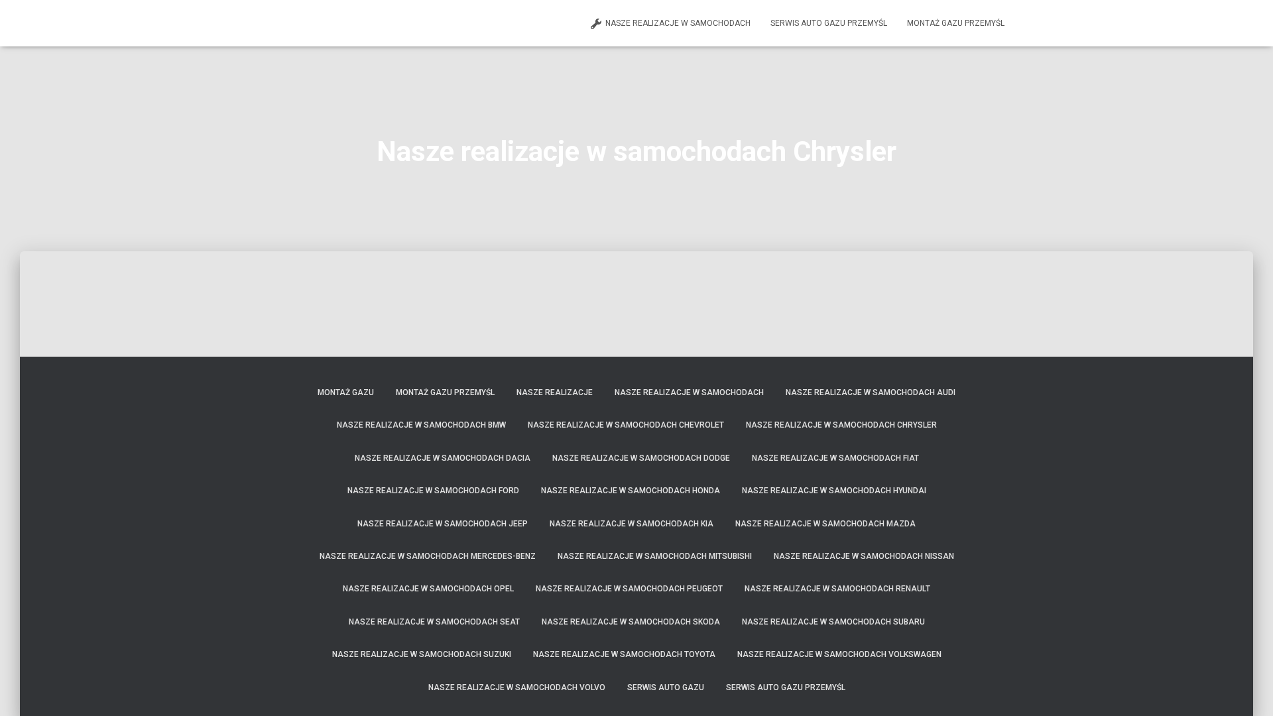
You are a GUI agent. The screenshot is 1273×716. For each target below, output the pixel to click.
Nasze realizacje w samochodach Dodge (641, 458)
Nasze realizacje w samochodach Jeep (442, 523)
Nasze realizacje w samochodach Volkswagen (839, 654)
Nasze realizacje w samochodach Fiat (835, 458)
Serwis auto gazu (665, 687)
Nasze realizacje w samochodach (678, 23)
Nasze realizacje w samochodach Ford (433, 490)
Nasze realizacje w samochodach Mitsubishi (655, 556)
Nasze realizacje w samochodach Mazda (825, 523)
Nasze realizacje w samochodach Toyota (624, 654)
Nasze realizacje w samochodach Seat (434, 621)
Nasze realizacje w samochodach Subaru (833, 621)
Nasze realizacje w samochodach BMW (421, 425)
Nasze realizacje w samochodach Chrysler (841, 425)
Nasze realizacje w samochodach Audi (870, 392)
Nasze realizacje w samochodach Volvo (516, 687)
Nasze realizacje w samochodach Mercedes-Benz (428, 556)
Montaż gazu (346, 392)
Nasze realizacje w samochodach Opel (428, 588)
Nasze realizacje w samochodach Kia (631, 523)
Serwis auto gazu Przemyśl (828, 23)
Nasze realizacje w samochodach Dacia (442, 458)
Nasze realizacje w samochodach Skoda (631, 621)
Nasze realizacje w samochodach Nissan (864, 556)
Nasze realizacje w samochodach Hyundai (834, 490)
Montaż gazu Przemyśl (955, 23)
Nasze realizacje (554, 392)
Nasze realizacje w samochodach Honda (630, 490)
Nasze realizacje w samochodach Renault (837, 588)
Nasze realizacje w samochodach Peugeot (629, 588)
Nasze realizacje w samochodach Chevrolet (626, 425)
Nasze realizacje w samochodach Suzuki (421, 654)
